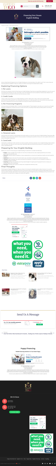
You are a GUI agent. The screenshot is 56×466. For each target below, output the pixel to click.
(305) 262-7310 (48, 5)
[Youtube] (50, 463)
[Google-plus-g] (47, 463)
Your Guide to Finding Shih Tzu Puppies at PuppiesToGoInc (18, 289)
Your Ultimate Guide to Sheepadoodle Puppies (44, 289)
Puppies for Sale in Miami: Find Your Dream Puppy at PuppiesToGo (17, 274)
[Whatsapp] (52, 463)
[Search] (37, 6)
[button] (22, 6)
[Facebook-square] (42, 463)
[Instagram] (45, 463)
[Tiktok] (54, 463)
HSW (19, 463)
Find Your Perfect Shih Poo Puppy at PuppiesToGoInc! (44, 274)
